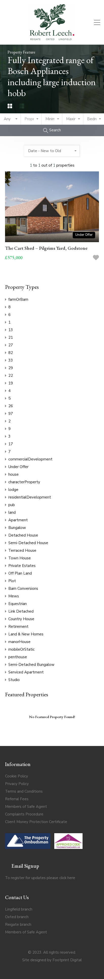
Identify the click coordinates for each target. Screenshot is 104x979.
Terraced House (22, 550)
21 (10, 337)
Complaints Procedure (24, 814)
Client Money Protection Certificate (36, 821)
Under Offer (18, 466)
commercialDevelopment (30, 459)
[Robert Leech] (52, 38)
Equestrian (17, 603)
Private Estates (22, 565)
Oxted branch (17, 916)
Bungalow (17, 527)
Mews (13, 596)
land (12, 512)
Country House (21, 618)
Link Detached (21, 611)
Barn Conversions (23, 588)
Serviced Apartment (26, 672)
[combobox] (10, 119)
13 (10, 329)
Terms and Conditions (24, 791)
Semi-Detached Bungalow (31, 664)
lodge (13, 489)
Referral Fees (17, 799)
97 (10, 413)
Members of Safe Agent (26, 806)
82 (10, 352)
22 (10, 375)
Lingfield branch (18, 909)
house (13, 474)
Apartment (18, 520)
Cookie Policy (16, 776)
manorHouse (19, 641)
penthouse (17, 657)
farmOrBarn (18, 299)
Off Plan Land (20, 573)
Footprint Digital (67, 960)
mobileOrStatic (21, 649)
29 (10, 367)
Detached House (23, 535)
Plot (12, 580)
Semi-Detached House (28, 542)
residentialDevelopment (29, 497)
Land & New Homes (25, 634)
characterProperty (24, 482)
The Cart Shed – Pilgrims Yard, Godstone (46, 248)
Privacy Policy (17, 783)
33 (10, 360)
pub (11, 504)
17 (10, 444)
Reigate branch (18, 924)
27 (10, 345)
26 (10, 405)
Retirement (18, 626)
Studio (14, 679)
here (71, 877)
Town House (19, 558)
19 (10, 383)
